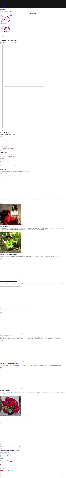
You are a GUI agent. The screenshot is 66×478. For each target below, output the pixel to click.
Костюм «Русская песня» (5, 335)
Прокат (3, 4)
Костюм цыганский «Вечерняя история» (9, 363)
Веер (1, 444)
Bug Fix (1, 43)
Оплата (3, 6)
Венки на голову (4, 308)
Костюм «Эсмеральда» (5, 226)
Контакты (4, 7)
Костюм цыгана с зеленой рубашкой (8, 254)
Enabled (7, 455)
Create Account (10, 470)
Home (1, 42)
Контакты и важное (5, 37)
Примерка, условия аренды (5, 161)
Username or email (3, 466)
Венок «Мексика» (4, 417)
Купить (3, 3)
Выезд (3, 5)
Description (2, 150)
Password (2, 468)
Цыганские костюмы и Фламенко (9, 42)
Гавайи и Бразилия (5, 144)
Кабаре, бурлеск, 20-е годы (7, 145)
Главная (3, 2)
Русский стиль (5, 147)
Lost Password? (5, 470)
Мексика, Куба (5, 146)
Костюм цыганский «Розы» (6, 197)
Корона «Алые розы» (5, 390)
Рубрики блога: (3, 11)
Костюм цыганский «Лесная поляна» (8, 281)
